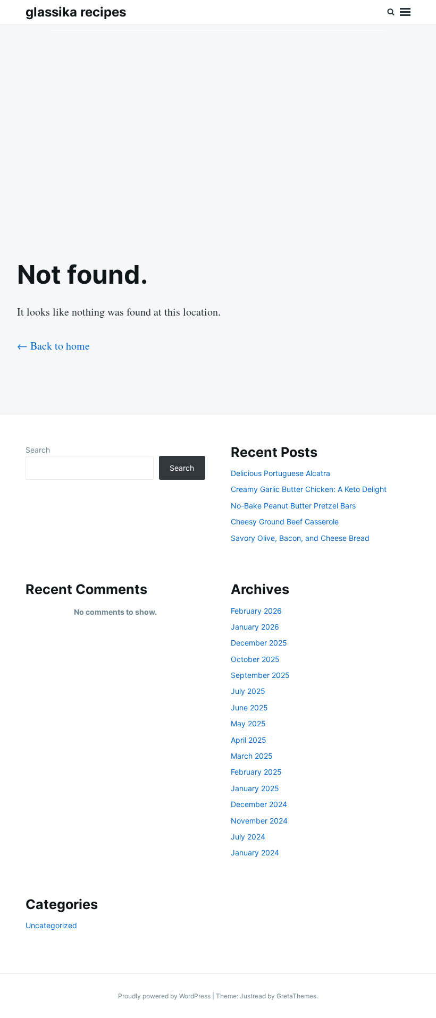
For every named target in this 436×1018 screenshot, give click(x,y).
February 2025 (256, 771)
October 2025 (255, 659)
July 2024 (248, 836)
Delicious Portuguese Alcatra (280, 473)
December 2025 (259, 642)
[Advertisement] (218, 133)
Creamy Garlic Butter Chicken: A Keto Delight (309, 489)
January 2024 (255, 852)
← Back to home (53, 345)
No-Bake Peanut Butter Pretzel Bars (293, 505)
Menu (405, 12)
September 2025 (260, 675)
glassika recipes (76, 12)
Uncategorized (51, 925)
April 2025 (248, 739)
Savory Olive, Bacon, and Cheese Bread (300, 537)
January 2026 (255, 626)
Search (38, 449)
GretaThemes (296, 996)
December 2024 (259, 804)
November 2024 (259, 820)
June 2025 (249, 707)
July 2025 (248, 690)
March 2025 (252, 755)
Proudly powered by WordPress (165, 996)
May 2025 (248, 723)
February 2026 (256, 610)
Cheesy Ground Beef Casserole (285, 521)
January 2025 (255, 788)
